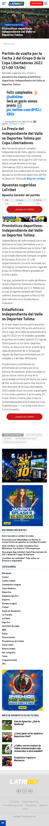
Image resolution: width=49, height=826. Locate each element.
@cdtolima (15, 96)
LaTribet (29, 73)
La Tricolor (7, 614)
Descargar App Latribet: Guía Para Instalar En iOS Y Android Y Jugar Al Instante (24, 553)
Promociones (8, 637)
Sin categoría (8, 652)
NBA (4, 629)
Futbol (5, 607)
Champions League (11, 584)
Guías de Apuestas (11, 610)
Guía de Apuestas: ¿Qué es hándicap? (27, 723)
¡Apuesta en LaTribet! (24, 209)
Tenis (4, 656)
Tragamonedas (9, 660)
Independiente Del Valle (25, 438)
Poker (5, 633)
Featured (8, 438)
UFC (4, 663)
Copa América (9, 588)
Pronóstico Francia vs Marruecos (25, 759)
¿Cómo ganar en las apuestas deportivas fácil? (28, 735)
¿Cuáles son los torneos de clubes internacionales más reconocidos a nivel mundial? (28, 748)
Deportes (6, 592)
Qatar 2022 (7, 644)
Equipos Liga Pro (10, 595)
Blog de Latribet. (36, 178)
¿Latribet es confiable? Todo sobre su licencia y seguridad (20, 559)
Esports (6, 599)
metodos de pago (10, 626)
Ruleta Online (8, 648)
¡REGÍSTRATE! (36, 3)
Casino (5, 577)
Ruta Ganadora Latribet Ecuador (18, 535)
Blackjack (6, 573)
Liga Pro (6, 622)
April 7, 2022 (19, 123)
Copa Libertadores (34, 434)
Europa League (9, 603)
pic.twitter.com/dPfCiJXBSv (24, 111)
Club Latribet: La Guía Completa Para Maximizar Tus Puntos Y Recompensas (21, 547)
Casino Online (8, 580)
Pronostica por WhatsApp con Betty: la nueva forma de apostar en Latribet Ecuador (24, 541)
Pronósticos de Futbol (13, 641)
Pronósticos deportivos (14, 442)
